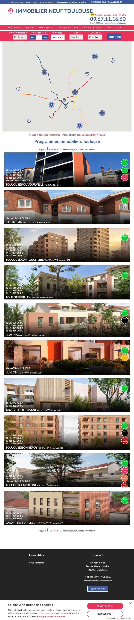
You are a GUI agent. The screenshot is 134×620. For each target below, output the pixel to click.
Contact (55, 32)
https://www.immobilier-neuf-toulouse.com (98, 580)
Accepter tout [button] (105, 605)
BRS (76, 27)
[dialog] (67, 610)
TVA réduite (63, 27)
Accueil (32, 134)
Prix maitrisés (46, 27)
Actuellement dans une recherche (79, 134)
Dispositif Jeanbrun (92, 27)
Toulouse (29, 27)
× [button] (130, 603)
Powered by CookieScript (119, 618)
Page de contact (98, 588)
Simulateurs (37, 32)
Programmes (14, 27)
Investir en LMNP (18, 32)
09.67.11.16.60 (108, 19)
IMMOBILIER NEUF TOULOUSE (53, 11)
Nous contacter (36, 562)
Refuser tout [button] (105, 613)
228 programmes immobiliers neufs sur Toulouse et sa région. (62, 2)
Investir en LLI (114, 27)
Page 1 (102, 134)
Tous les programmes (49, 134)
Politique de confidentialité (51, 616)
